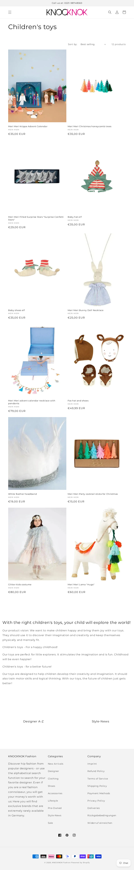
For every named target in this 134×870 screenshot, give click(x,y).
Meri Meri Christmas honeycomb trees (89, 126)
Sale (50, 822)
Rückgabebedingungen (101, 815)
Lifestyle (53, 800)
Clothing (53, 778)
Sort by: (72, 44)
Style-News (54, 815)
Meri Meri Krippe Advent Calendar (27, 126)
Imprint (92, 763)
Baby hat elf (75, 217)
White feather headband (22, 494)
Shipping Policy (97, 786)
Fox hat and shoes (78, 400)
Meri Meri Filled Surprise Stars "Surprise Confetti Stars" (36, 218)
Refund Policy (96, 771)
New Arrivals (55, 763)
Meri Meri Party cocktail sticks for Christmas (93, 494)
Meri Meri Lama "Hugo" (81, 584)
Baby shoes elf (16, 310)
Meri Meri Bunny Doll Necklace (85, 310)
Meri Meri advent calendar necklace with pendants (31, 402)
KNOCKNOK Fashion (61, 863)
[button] (9, 12)
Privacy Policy (96, 800)
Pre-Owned (55, 808)
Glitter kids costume (20, 584)
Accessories (55, 793)
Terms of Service (97, 778)
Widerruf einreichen (99, 822)
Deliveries (93, 808)
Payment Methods (98, 793)
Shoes (51, 786)
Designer (53, 771)
